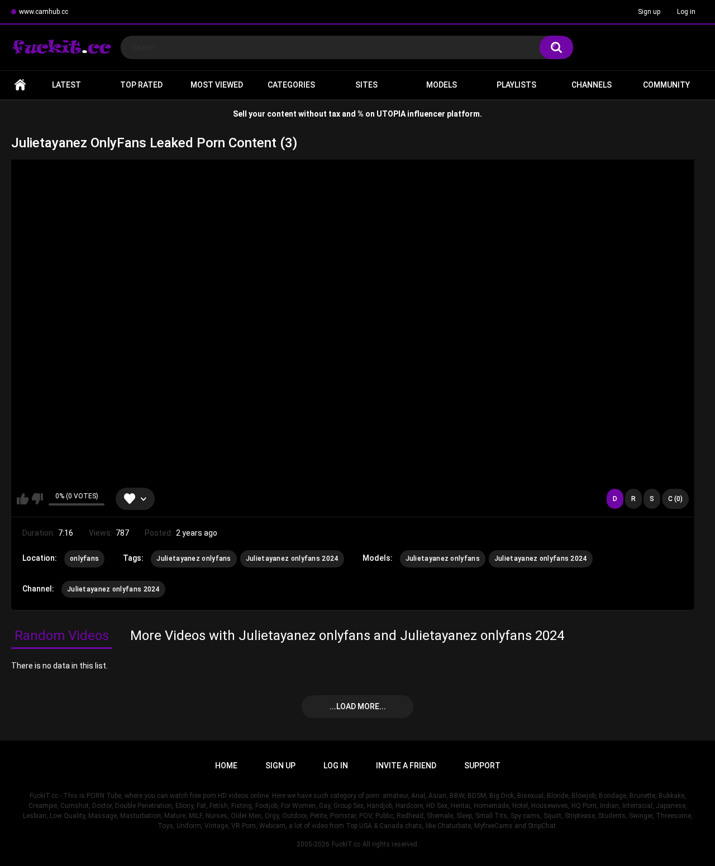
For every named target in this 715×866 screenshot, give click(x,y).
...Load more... (358, 706)
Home (20, 85)
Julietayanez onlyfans (193, 558)
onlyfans (84, 558)
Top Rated (141, 84)
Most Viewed (216, 84)
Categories (291, 84)
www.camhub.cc (43, 12)
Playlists (516, 84)
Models (441, 84)
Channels (591, 84)
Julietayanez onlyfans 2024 (292, 558)
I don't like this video (37, 498)
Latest (66, 84)
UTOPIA (391, 113)
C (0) (675, 499)
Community (666, 84)
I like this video (22, 498)
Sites (366, 84)
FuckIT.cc (346, 844)
